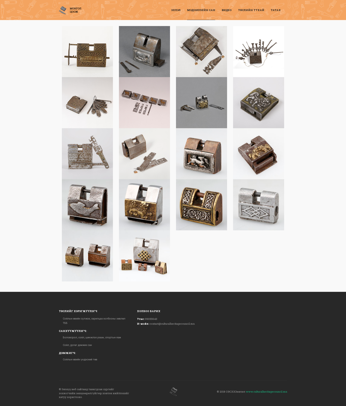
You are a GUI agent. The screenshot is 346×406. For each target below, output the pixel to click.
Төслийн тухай (251, 10)
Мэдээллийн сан (201, 10)
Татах (276, 10)
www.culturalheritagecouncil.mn (266, 391)
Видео (227, 10)
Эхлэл (176, 10)
